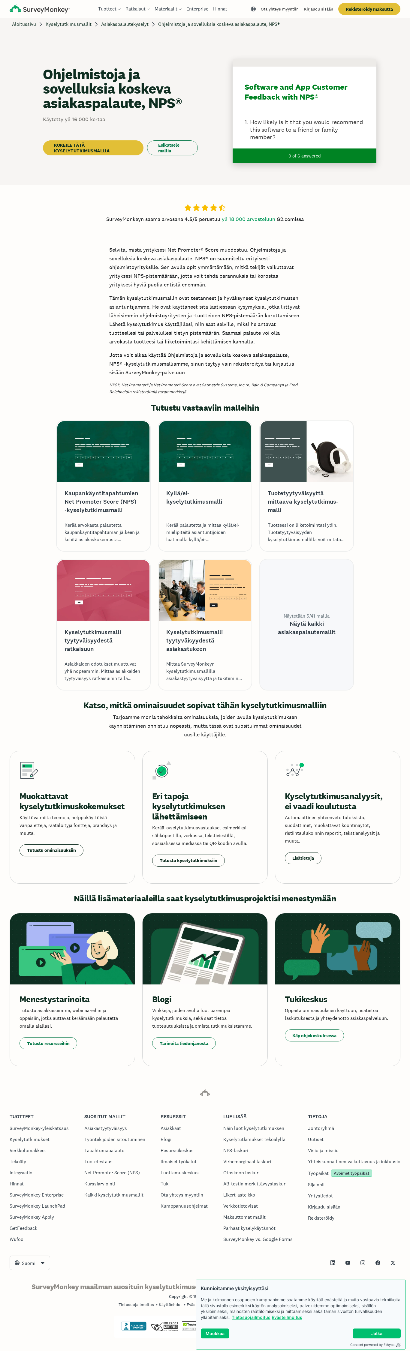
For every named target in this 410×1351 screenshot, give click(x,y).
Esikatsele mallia (168, 148)
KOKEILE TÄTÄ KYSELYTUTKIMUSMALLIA (82, 148)
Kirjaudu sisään (318, 9)
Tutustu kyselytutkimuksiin (188, 860)
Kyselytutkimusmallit (69, 24)
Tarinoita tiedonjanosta (184, 1043)
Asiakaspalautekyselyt (125, 24)
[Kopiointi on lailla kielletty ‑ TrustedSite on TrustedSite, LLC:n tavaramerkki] (193, 1329)
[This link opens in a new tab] (332, 1263)
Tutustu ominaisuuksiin (51, 850)
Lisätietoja (303, 858)
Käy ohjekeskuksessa (314, 1035)
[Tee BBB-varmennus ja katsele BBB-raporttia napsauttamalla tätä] (133, 1329)
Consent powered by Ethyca (372, 1345)
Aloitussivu (24, 24)
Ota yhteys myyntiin (280, 9)
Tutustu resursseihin (48, 1043)
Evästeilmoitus (287, 1317)
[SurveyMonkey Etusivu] (40, 9)
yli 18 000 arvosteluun (248, 219)
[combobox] (30, 1263)
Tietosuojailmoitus (251, 1317)
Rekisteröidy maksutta (369, 9)
